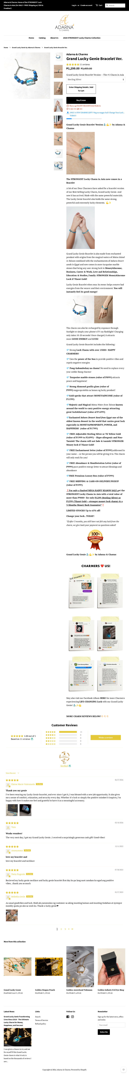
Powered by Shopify (79, 1069)
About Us (54, 38)
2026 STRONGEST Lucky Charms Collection (81, 38)
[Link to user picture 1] (12, 810)
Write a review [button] (106, 737)
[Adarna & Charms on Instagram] (72, 1017)
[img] (12, 780)
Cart (100, 5)
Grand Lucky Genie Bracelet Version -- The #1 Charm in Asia (95, 74)
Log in (74, 5)
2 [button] (61, 929)
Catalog (42, 38)
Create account (86, 5)
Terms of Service (41, 1020)
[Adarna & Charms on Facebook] (67, 1017)
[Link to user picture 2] (25, 810)
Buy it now (81, 100)
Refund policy (40, 1024)
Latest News (9, 1011)
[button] (73, 64)
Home (31, 38)
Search (37, 1016)
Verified (64, 765)
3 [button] (65, 929)
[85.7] (64, 757)
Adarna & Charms (63, 1069)
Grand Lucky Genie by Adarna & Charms (26, 47)
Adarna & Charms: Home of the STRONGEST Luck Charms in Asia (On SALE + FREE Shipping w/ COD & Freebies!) (23, 5)
